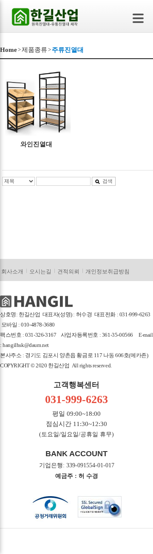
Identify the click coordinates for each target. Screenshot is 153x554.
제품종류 (34, 49)
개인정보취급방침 (107, 271)
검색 (107, 181)
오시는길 (40, 271)
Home (8, 49)
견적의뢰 (68, 271)
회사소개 (12, 271)
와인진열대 (36, 144)
